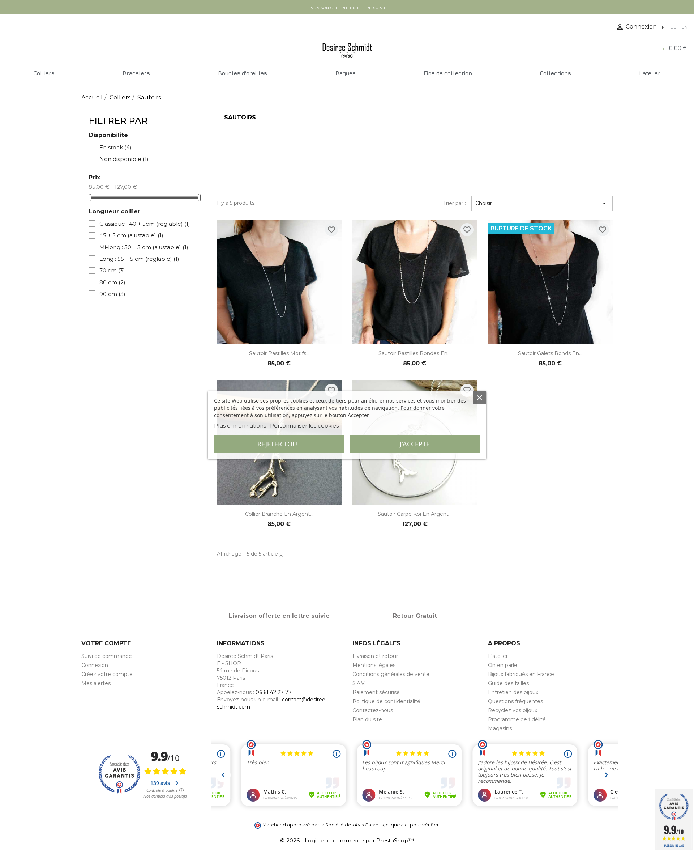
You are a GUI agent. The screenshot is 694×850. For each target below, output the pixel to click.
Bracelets (136, 73)
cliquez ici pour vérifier (412, 825)
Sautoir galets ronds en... (550, 353)
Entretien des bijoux (513, 692)
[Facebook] (10, 26)
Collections (555, 73)
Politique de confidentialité (386, 701)
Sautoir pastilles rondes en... (414, 353)
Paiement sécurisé (376, 692)
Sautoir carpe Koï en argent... (415, 514)
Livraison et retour (375, 656)
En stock (115, 147)
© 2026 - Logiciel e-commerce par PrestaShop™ (347, 840)
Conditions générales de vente (390, 674)
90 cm (112, 293)
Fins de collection (448, 73)
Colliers (44, 73)
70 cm (112, 270)
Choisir (542, 203)
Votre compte (106, 643)
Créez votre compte (107, 674)
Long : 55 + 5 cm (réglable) (139, 258)
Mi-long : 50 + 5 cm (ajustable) (143, 247)
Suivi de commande (106, 656)
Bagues (345, 73)
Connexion (94, 665)
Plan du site (367, 719)
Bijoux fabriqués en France (521, 674)
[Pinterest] (38, 26)
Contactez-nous (372, 710)
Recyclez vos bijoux (512, 710)
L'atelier (649, 73)
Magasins (500, 728)
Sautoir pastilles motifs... (279, 353)
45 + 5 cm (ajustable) (131, 235)
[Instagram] (24, 26)
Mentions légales (373, 665)
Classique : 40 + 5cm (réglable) (144, 223)
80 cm (112, 282)
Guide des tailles (508, 683)
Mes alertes (96, 683)
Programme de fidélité (517, 719)
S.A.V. (358, 683)
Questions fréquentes (515, 701)
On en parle (502, 665)
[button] (8, 50)
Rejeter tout (279, 443)
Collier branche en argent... (279, 514)
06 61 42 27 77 (274, 692)
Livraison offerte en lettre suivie (346, 7)
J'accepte (415, 443)
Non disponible (124, 159)
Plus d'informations (240, 425)
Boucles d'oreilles (242, 73)
